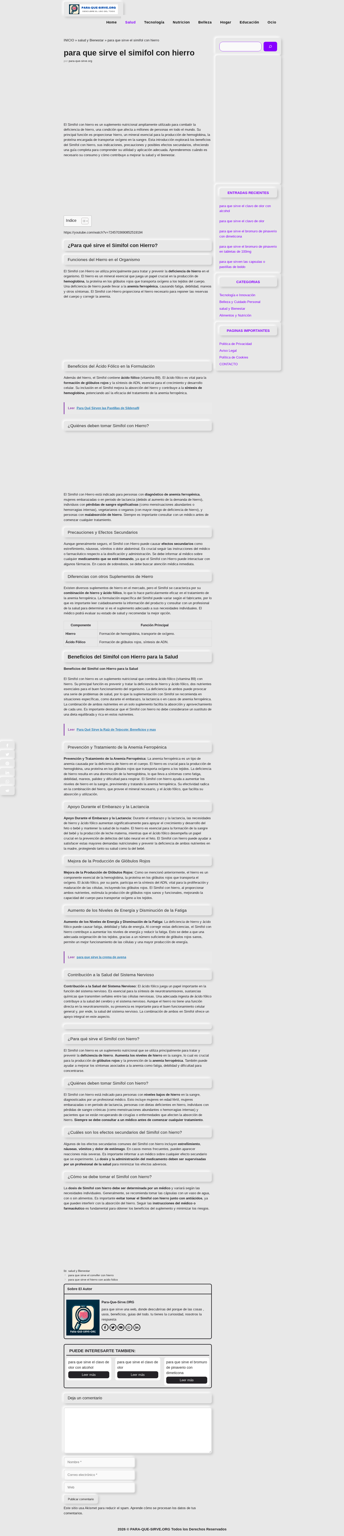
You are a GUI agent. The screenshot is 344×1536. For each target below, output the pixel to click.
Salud (130, 22)
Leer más (89, 1375)
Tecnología (154, 22)
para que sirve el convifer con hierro (91, 1275)
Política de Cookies (233, 357)
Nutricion (181, 22)
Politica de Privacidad (235, 344)
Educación (249, 22)
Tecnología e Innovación (237, 295)
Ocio (272, 22)
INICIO (69, 40)
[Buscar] (270, 46)
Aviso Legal (228, 351)
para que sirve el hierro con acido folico (93, 1279)
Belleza (205, 22)
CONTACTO (228, 364)
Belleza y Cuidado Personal (239, 302)
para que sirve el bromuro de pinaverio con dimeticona (186, 1367)
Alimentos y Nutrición (235, 315)
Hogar (225, 22)
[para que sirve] (93, 7)
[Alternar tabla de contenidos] (82, 221)
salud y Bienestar (91, 40)
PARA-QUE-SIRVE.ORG (150, 1529)
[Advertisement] (138, 93)
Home (111, 22)
